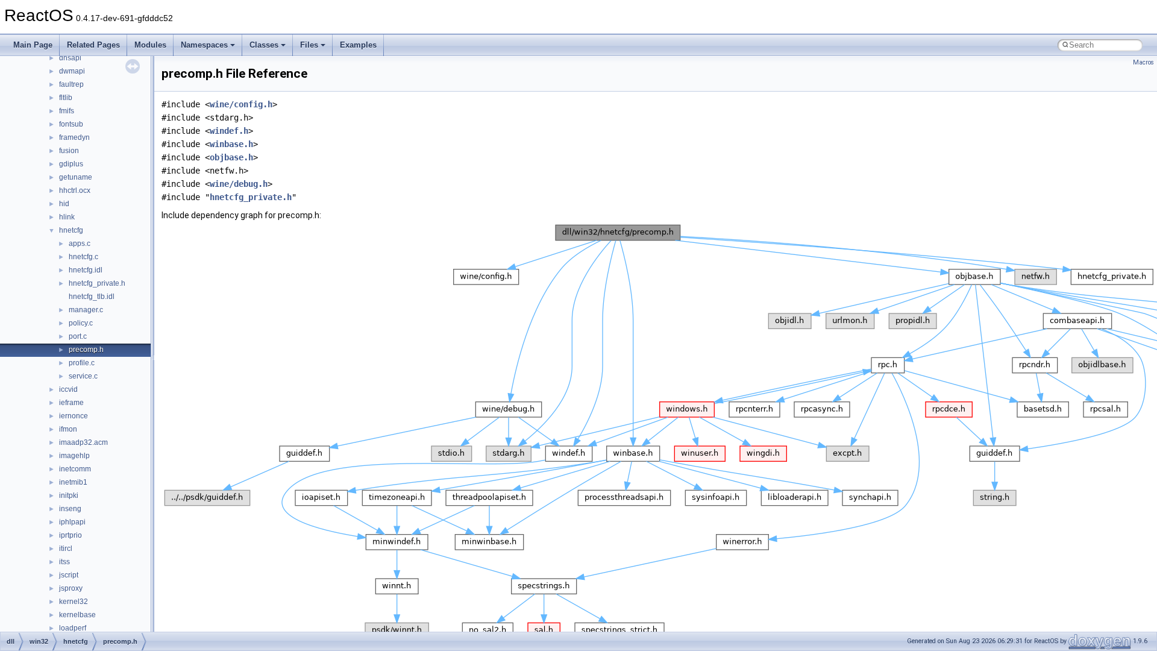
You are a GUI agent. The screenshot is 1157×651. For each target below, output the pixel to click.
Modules (150, 44)
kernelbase (77, 615)
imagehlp (74, 455)
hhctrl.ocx (74, 190)
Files (309, 44)
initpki (68, 495)
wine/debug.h (239, 184)
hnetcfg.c (83, 257)
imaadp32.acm (83, 442)
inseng (70, 509)
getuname (75, 177)
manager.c (86, 310)
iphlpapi (72, 522)
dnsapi (70, 58)
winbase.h (231, 144)
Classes (263, 44)
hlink (67, 217)
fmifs (66, 111)
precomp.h (86, 349)
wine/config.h (241, 104)
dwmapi (72, 71)
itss (64, 562)
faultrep (71, 84)
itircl (65, 548)
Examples (358, 44)
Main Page (32, 44)
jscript (68, 575)
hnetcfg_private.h (97, 283)
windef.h (229, 131)
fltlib (65, 97)
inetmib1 (73, 482)
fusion (69, 150)
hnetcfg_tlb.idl (91, 296)
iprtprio (70, 535)
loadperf (72, 628)
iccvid (68, 389)
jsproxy (71, 588)
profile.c (82, 363)
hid (64, 204)
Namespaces (204, 44)
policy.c (81, 323)
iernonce (73, 416)
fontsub (71, 124)
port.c (78, 336)
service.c (83, 376)
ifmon (68, 429)
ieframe (71, 402)
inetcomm (75, 469)
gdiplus (71, 164)
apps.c (79, 243)
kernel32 (73, 601)
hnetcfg (71, 230)
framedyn (74, 137)
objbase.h (231, 157)
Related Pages (93, 44)
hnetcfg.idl (85, 270)
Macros (1143, 62)
